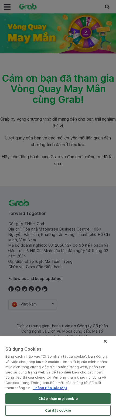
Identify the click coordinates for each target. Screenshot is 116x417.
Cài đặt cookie (58, 410)
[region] (58, 376)
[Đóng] (105, 341)
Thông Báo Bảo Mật (50, 388)
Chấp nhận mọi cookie (58, 398)
